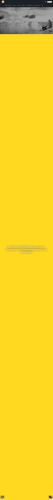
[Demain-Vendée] (3, 2)
